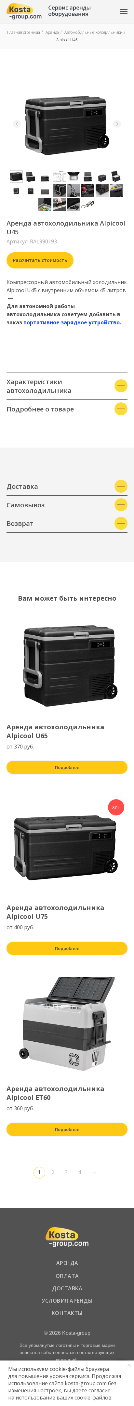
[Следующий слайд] (117, 124)
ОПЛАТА (67, 1276)
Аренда (52, 32)
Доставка (67, 1288)
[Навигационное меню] (123, 11)
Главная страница (23, 32)
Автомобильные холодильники (93, 32)
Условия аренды (67, 1300)
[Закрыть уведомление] (129, 1365)
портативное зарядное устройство (71, 322)
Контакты (67, 1313)
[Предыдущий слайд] (17, 124)
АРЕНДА (67, 1263)
